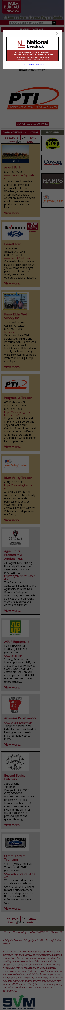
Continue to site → (35, 64)
